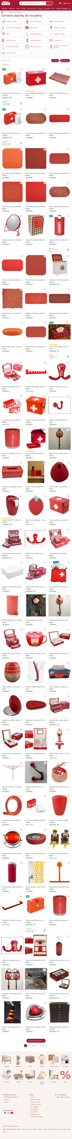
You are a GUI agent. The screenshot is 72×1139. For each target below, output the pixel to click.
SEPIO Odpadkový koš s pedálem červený (15, 620)
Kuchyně (40, 8)
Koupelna (47, 8)
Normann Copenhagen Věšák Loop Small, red (16, 820)
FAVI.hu (34, 1129)
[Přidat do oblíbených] (21, 69)
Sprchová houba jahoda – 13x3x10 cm (37, 520)
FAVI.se (50, 1129)
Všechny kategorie (62, 8)
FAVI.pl (24, 1129)
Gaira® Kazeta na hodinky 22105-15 (60, 993)
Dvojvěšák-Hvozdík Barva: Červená (13, 993)
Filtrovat (65, 60)
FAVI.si (5, 1131)
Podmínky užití (35, 1114)
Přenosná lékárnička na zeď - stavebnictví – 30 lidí (41, 920)
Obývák (54, 8)
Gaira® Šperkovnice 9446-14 (58, 553)
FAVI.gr (68, 1129)
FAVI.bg (63, 1129)
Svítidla (23, 8)
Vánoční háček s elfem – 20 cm (59, 753)
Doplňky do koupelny (15, 12)
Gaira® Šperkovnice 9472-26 (11, 386)
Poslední (42, 1045)
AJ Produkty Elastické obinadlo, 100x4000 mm (40, 820)
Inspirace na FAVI (36, 1104)
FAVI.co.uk (57, 1129)
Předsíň (53, 1082)
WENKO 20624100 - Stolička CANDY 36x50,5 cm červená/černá (21, 520)
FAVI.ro (29, 1129)
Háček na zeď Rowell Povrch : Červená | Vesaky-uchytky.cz (44, 553)
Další (33, 1045)
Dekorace (12, 8)
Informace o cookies (37, 1116)
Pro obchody (34, 1109)
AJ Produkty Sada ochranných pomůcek (14, 420)
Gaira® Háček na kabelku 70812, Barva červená (16, 853)
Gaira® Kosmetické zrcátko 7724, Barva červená (17, 720)
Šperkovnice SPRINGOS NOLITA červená (38, 960)
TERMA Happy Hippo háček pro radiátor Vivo (39, 386)
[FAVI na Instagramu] (8, 1113)
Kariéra (6, 1102)
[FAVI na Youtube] (12, 1113)
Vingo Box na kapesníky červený (12, 487)
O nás (32, 1097)
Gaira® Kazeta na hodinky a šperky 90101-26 (16, 753)
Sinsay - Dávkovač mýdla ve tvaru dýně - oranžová (18, 1027)
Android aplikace (64, 1097)
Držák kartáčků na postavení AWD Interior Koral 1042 (18, 687)
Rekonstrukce (31, 8)
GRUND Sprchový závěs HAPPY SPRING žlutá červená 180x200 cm (46, 887)
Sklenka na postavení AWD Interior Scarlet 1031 (16, 453)
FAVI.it (45, 1129)
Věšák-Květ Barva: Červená (34, 620)
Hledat (49, 3)
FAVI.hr (40, 1129)
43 (45, 429)
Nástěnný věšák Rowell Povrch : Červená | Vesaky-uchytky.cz (45, 687)
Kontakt (6, 1099)
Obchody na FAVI (36, 1099)
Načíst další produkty (35, 1040)
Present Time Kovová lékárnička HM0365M (39, 420)
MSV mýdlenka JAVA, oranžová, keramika (15, 346)
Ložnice (30, 1082)
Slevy (65, 1082)
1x (34, 91)
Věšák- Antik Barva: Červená (34, 787)
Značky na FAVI (35, 1102)
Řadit (56, 60)
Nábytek (4, 8)
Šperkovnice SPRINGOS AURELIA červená (38, 753)
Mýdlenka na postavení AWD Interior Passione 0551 (41, 720)
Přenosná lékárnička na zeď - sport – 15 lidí (15, 93)
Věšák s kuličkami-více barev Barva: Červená (39, 993)
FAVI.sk (19, 1129)
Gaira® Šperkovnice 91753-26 (11, 653)
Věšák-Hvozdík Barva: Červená (58, 620)
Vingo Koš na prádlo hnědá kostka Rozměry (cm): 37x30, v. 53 (45, 240)
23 (45, 69)
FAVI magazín (34, 1107)
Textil (18, 8)
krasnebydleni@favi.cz (12, 1097)
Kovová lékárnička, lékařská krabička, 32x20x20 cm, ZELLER (44, 93)
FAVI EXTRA (34, 1111)
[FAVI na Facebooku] (5, 1113)
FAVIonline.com (7, 1126)
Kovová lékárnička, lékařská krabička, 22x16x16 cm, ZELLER (44, 453)
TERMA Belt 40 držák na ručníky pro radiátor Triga (17, 920)
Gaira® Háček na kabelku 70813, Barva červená (40, 1027)
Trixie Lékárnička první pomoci (58, 587)
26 (68, 763)
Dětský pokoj (42, 1082)
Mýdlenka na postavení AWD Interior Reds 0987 (40, 853)
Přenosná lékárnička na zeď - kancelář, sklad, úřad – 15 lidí (20, 133)
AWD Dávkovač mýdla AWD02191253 (13, 887)
